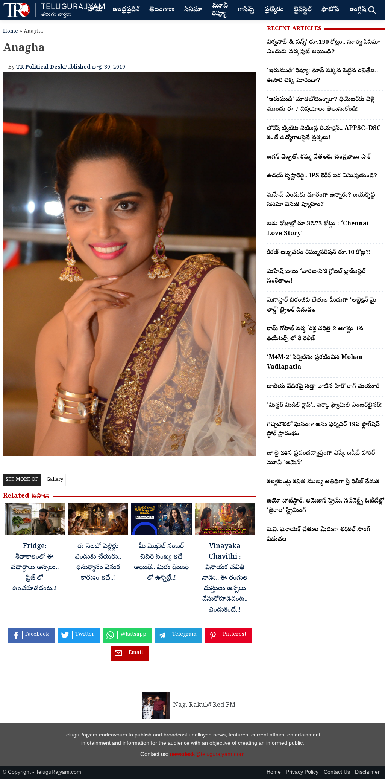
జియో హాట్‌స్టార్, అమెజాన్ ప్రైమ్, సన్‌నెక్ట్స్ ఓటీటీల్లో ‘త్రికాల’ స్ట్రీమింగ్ (325, 506)
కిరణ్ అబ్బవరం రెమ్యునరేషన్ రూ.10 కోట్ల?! (319, 253)
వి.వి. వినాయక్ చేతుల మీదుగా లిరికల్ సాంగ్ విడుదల (318, 535)
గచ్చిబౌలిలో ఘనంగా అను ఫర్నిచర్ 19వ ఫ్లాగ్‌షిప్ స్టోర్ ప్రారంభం (323, 430)
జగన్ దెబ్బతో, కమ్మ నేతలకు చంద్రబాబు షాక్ (318, 157)
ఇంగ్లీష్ (357, 10)
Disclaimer (367, 772)
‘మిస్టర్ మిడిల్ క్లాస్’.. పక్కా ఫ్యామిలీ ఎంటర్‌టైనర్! (324, 406)
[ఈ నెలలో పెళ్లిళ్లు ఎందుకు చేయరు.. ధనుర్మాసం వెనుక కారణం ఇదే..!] (98, 521)
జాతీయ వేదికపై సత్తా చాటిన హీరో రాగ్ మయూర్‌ (323, 387)
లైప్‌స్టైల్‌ (303, 10)
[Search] (372, 10)
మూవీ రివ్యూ (220, 10)
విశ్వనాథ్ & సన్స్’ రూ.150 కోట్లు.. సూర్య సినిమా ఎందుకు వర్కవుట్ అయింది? (323, 47)
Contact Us (337, 772)
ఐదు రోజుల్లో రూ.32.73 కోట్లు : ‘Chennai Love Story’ (318, 229)
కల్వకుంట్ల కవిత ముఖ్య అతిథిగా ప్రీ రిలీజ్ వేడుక (323, 482)
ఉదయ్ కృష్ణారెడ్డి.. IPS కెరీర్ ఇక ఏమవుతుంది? (322, 176)
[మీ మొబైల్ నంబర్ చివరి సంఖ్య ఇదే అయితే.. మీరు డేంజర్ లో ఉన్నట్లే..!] (161, 521)
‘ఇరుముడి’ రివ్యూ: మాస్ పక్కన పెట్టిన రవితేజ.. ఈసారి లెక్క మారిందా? (322, 76)
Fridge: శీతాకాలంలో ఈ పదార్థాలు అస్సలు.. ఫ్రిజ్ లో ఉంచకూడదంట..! (35, 568)
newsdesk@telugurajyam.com (207, 754)
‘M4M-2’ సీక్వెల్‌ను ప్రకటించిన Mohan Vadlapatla (315, 363)
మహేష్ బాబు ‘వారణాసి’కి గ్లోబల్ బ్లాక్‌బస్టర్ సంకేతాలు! (316, 277)
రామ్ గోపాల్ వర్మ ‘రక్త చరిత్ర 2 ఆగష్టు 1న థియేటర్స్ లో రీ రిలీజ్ (315, 334)
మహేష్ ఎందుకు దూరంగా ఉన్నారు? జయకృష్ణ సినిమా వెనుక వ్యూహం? (321, 200)
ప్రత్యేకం (274, 10)
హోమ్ (95, 10)
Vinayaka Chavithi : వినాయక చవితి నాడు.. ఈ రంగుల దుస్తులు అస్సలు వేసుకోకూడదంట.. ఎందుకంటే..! (224, 578)
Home (10, 31)
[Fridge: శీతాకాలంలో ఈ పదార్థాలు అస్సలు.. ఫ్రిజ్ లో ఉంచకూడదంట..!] (35, 521)
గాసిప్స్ (246, 10)
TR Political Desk (40, 67)
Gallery (55, 480)
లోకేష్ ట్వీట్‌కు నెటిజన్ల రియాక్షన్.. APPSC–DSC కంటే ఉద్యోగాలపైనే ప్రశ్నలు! (324, 134)
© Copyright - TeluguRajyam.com (42, 772)
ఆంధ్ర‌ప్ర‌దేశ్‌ (125, 10)
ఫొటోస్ (330, 10)
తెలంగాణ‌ (161, 10)
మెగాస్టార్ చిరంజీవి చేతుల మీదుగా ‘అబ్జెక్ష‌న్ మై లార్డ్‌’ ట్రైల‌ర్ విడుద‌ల (321, 305)
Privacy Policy (302, 772)
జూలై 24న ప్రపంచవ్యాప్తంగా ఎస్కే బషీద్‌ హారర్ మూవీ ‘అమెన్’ (321, 458)
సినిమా (193, 10)
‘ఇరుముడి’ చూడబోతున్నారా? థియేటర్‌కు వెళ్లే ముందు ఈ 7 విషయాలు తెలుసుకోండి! (320, 105)
